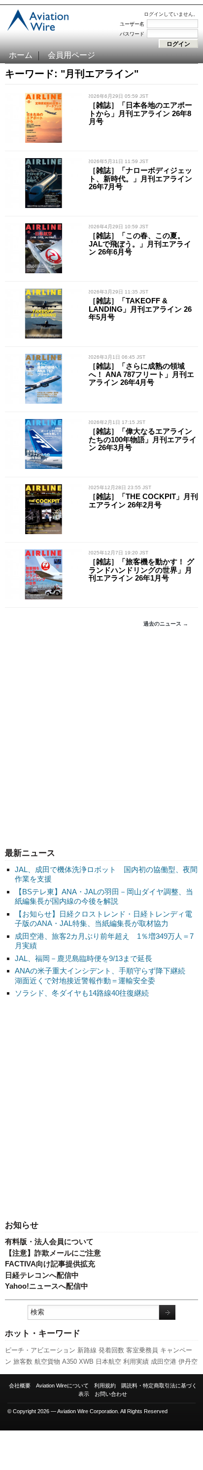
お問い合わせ (111, 1394)
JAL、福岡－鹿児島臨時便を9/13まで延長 (83, 958)
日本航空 (108, 1361)
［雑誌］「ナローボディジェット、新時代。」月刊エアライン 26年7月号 (140, 178)
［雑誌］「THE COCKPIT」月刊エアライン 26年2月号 (143, 500)
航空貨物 (47, 1361)
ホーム (21, 55)
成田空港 (163, 1361)
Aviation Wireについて (62, 1385)
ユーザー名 (132, 24)
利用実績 (136, 1361)
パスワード (132, 34)
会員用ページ (71, 55)
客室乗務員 (142, 1350)
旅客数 (23, 1361)
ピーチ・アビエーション (40, 1350)
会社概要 (20, 1385)
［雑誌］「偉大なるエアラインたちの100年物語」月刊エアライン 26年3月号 (143, 439)
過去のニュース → (165, 624)
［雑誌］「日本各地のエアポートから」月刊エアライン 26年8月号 (140, 113)
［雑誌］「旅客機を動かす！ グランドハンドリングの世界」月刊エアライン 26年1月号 (141, 569)
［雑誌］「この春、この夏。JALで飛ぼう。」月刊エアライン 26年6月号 (140, 243)
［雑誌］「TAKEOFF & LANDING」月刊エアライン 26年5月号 (140, 308)
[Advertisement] (101, 738)
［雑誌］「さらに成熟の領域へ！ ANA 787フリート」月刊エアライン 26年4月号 (141, 374)
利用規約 (105, 1385)
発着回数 (111, 1350)
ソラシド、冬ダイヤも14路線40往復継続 (82, 993)
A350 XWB (78, 1361)
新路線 (87, 1350)
